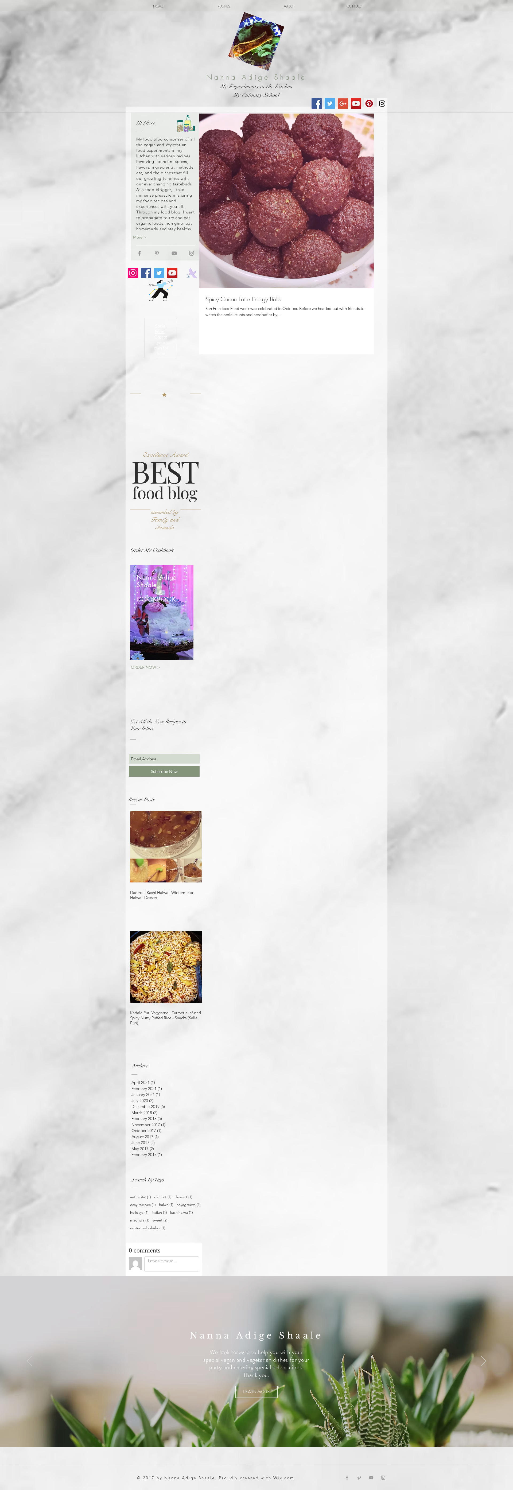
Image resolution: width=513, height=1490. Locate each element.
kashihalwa (181, 1212)
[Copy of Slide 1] (259, 1436)
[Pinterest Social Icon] (369, 103)
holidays (139, 1212)
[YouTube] (172, 273)
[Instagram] (133, 273)
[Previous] (29, 1361)
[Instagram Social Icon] (382, 103)
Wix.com (283, 1477)
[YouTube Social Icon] (356, 103)
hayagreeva (189, 1205)
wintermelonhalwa (147, 1228)
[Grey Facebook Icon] (139, 253)
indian (159, 1212)
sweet (160, 1220)
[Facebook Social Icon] (317, 103)
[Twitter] (159, 273)
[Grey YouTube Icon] (174, 253)
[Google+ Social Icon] (343, 103)
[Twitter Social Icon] (330, 103)
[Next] (483, 1361)
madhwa (139, 1220)
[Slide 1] (254, 1436)
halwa (166, 1205)
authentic (140, 1197)
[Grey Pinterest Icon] (157, 253)
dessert (183, 1197)
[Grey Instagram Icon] (191, 253)
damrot (163, 1197)
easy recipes (143, 1205)
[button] (242, 1392)
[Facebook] (146, 273)
